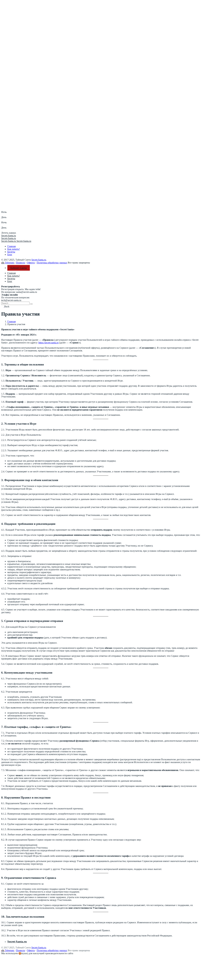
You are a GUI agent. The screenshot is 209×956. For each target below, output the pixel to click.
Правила (20, 262)
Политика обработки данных (52, 262)
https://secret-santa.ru (48, 342)
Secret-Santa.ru (38, 259)
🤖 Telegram (8, 262)
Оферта (31, 262)
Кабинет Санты (18, 268)
